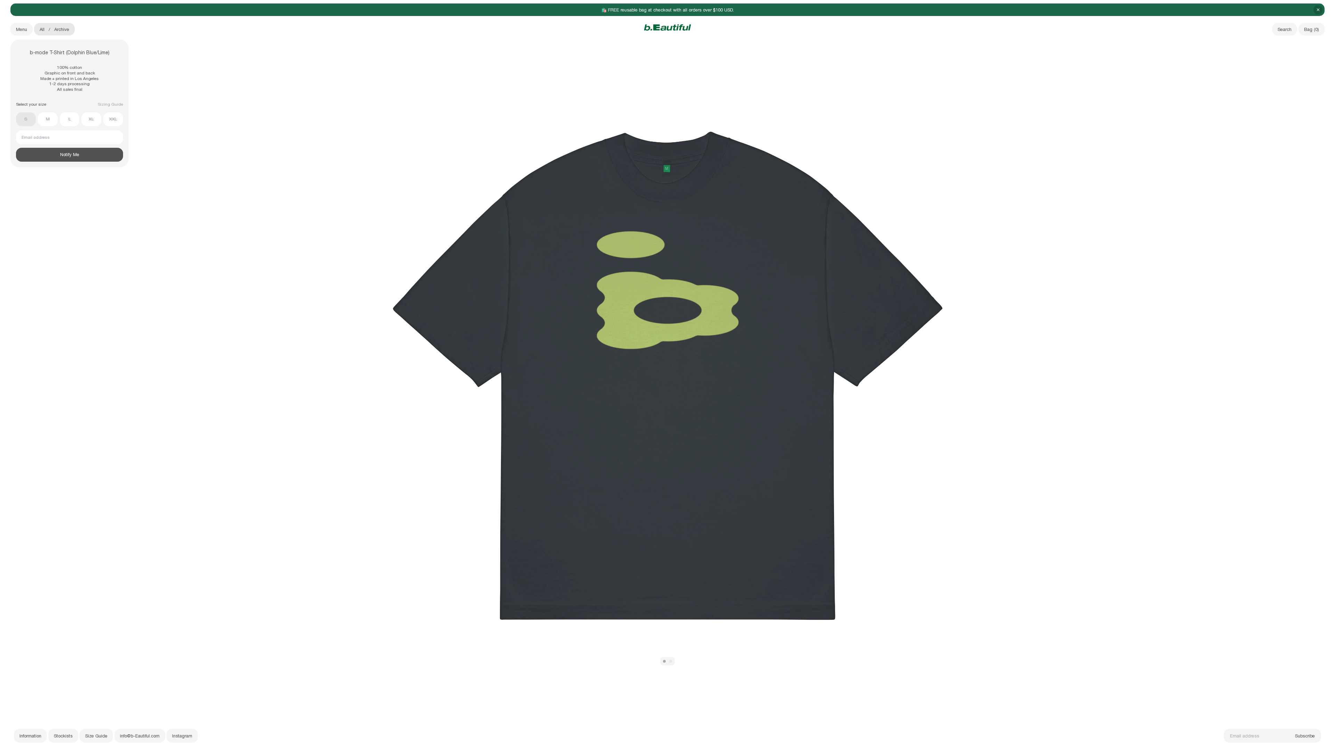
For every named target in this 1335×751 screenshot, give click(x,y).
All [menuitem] (42, 29)
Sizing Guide (110, 104)
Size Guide (96, 735)
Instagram (182, 735)
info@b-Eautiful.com (140, 735)
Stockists (63, 735)
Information (30, 735)
